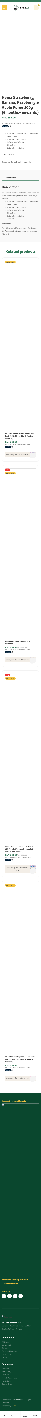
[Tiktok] (15, 1296)
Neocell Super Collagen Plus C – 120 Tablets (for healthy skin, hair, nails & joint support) (19, 849)
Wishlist (36, 1416)
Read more (33, 455)
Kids (29, 162)
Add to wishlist (9, 154)
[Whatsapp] (20, 1296)
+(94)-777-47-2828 (10, 1283)
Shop (5, 1416)
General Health (16, 162)
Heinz (25, 162)
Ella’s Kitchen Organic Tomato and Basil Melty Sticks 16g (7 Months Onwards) (19, 436)
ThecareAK (19, 1399)
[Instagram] (9, 1296)
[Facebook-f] (4, 1296)
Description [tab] (11, 177)
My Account (15, 1416)
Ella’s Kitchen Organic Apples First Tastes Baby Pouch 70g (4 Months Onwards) (20, 1059)
